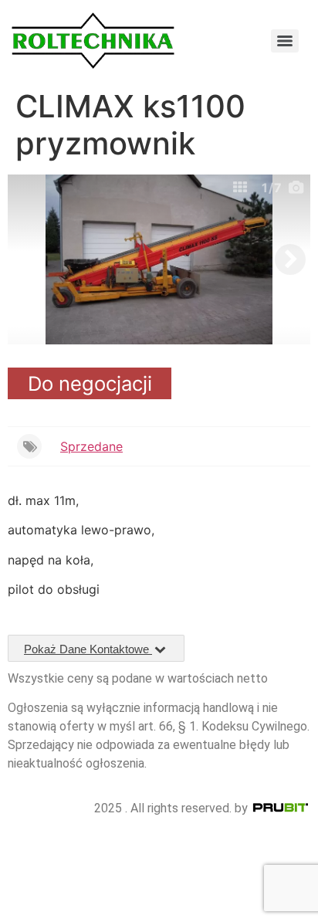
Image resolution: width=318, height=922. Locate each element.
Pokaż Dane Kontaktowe (88, 649)
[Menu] (285, 41)
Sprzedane (91, 446)
